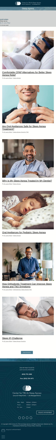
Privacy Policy (31, 425)
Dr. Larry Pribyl (8, 78)
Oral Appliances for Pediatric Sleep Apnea (24, 232)
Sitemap (38, 425)
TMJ (27, 132)
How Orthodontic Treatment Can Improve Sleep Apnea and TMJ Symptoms (27, 285)
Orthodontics (17, 289)
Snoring (23, 132)
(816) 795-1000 (27, 374)
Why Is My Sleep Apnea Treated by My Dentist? (27, 180)
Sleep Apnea (4, 19)
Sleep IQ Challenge (12, 338)
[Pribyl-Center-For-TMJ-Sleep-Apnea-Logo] (28, 2)
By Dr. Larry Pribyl (5, 23)
